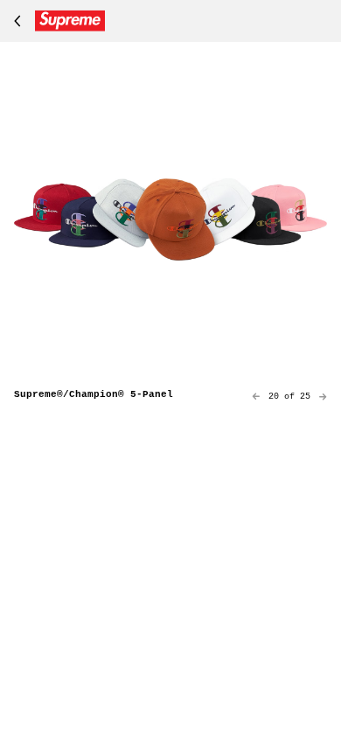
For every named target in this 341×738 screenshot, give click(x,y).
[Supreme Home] (56, 21)
